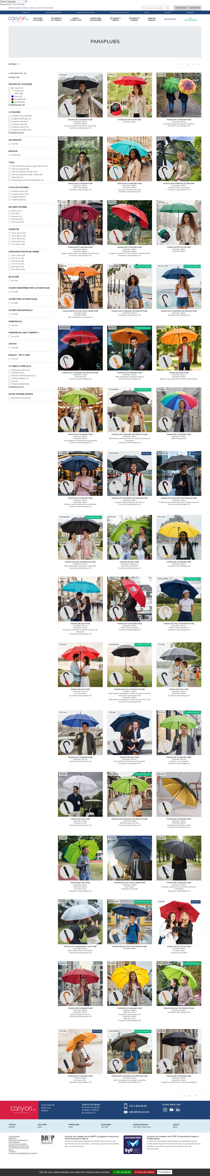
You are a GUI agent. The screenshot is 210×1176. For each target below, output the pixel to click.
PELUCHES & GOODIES (38, 19)
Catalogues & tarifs (53, 12)
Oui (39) (14, 144)
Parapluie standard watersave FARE (129, 311)
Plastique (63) (17, 219)
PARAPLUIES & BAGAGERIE (95, 19)
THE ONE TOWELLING (142, 1127)
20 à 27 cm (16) (17, 258)
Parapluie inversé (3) (20, 127)
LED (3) (14, 381)
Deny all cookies (145, 1172)
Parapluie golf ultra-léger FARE (129, 883)
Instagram (165, 1109)
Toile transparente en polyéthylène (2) (27, 180)
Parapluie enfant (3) (19, 121)
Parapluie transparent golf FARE (80, 946)
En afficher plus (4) (16, 132)
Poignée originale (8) (20, 384)
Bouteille (19, 102)
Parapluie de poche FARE (129, 120)
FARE (71, 1127)
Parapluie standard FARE (80, 120)
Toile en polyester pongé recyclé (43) (26, 174)
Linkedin (178, 1109)
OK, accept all (123, 1172)
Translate (20, 4)
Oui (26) (14, 314)
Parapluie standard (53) (21, 130)
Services (12, 1139)
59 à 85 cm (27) (17, 266)
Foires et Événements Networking (18, 1141)
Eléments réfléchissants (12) (23, 375)
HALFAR (104, 1127)
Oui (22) (14, 325)
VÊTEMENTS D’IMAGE (115, 19)
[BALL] (47, 1139)
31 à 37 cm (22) (17, 264)
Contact (167, 12)
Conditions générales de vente (23, 1153)
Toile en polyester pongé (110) (24, 172)
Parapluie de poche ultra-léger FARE (80, 311)
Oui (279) (15, 336)
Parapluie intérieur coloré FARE (178, 183)
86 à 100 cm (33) (18, 269)
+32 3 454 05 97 (138, 1105)
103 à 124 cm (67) (18, 233)
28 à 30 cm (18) (17, 261)
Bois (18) (15, 213)
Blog (11, 1150)
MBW (40, 1127)
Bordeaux (19, 99)
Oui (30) (14, 292)
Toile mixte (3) (17, 177)
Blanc (18, 93)
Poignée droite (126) (20, 194)
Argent (18, 88)
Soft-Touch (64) (17, 222)
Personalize (165, 1172)
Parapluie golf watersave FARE (80, 562)
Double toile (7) (17, 373)
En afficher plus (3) (16, 387)
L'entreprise (14, 1137)
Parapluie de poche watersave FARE (129, 946)
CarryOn (25, 12)
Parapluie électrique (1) (21, 119)
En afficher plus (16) (17, 105)
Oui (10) (14, 280)
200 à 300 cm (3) (18, 241)
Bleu (18, 96)
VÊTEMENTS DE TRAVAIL (56, 19)
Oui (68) (14, 303)
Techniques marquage (119, 12)
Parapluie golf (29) (19, 124)
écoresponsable (191, 19)
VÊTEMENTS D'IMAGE (134, 19)
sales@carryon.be (139, 1111)
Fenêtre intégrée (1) (19, 378)
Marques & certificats (86, 12)
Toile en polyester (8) (20, 169)
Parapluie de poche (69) (21, 116)
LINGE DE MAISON (152, 19)
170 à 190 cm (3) (18, 238)
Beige (18, 91)
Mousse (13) (16, 216)
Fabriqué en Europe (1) (21, 398)
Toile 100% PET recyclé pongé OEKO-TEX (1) (29, 166)
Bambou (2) (16, 211)
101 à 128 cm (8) (18, 255)
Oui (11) (14, 359)
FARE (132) (15, 155)
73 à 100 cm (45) (18, 244)
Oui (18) (14, 347)
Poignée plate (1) (18, 197)
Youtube (171, 1109)
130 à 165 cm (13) (18, 236)
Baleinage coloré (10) (20, 370)
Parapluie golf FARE (178, 373)
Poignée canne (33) (19, 191)
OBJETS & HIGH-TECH (75, 19)
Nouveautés (170, 19)
